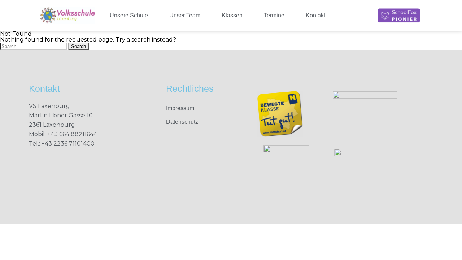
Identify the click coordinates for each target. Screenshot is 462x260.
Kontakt (315, 15)
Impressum (180, 108)
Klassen (232, 15)
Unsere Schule (129, 15)
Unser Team (184, 15)
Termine (274, 15)
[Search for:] (34, 46)
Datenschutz (182, 122)
